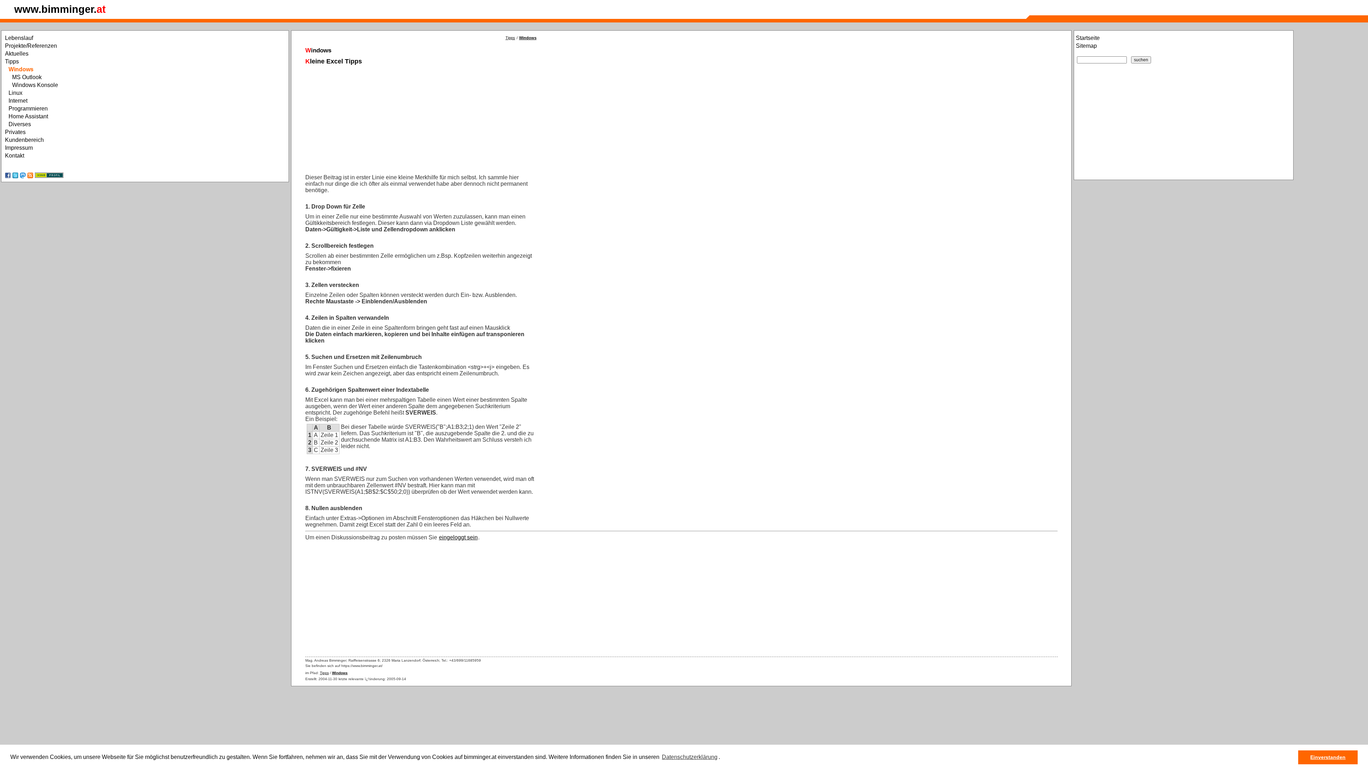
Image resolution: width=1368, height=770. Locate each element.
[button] (722, 758)
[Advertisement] (519, 116)
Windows (528, 38)
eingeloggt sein (458, 537)
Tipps (510, 38)
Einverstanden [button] (1328, 757)
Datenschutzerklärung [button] (689, 757)
